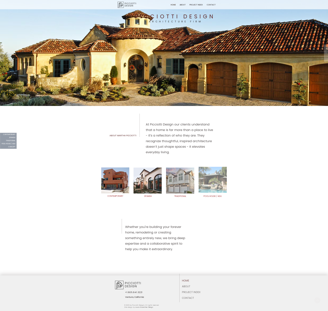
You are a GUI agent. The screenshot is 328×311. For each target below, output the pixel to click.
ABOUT (186, 286)
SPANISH (12, 137)
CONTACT (188, 298)
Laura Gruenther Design (144, 307)
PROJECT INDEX (188, 292)
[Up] (317, 300)
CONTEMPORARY (9, 134)
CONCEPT (11, 147)
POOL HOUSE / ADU (8, 144)
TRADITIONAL (10, 140)
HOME (185, 280)
